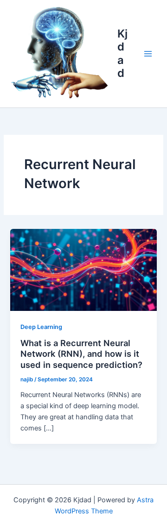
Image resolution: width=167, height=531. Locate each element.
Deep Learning (41, 326)
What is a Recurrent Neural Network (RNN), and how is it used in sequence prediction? (81, 354)
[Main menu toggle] (148, 53)
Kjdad (122, 53)
